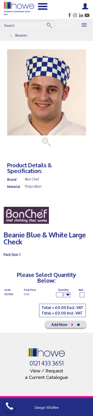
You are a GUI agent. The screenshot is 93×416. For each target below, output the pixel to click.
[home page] (46, 352)
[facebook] (68, 15)
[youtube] (86, 15)
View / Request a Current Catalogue (46, 374)
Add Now (59, 324)
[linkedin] (80, 15)
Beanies (21, 35)
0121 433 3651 (47, 363)
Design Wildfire (46, 408)
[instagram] (74, 15)
